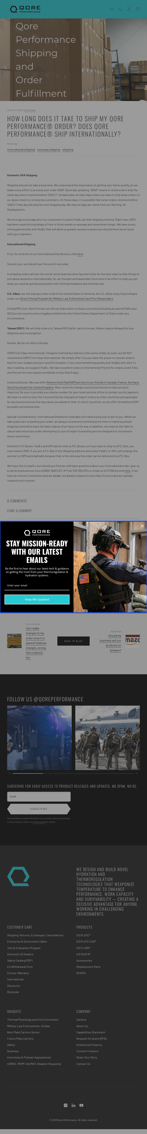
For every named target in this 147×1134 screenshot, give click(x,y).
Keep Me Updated (37, 599)
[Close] (142, 526)
